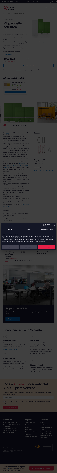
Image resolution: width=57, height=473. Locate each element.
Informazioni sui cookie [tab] (47, 229)
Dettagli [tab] (28, 229)
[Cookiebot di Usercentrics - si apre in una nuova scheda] (43, 225)
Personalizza (28, 247)
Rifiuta (10, 247)
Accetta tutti (47, 247)
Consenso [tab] (9, 229)
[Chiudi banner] (54, 225)
